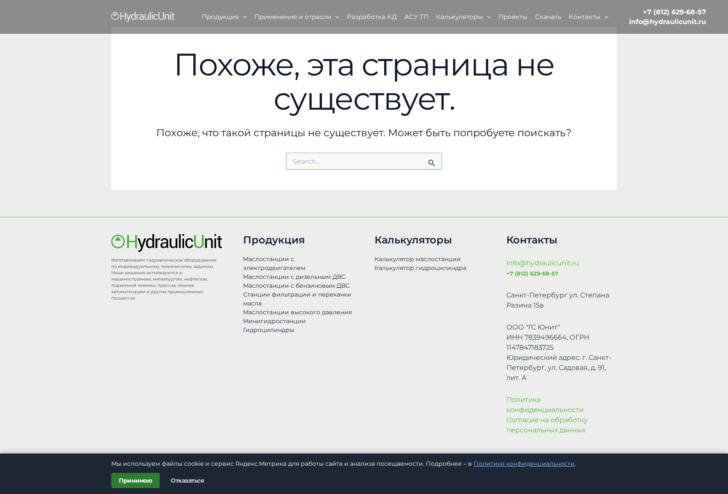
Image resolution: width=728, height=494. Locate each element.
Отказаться (187, 480)
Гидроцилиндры (268, 330)
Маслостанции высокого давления (297, 312)
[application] (243, 17)
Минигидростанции (274, 321)
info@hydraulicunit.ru (667, 22)
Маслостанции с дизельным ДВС (294, 277)
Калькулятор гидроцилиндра (420, 268)
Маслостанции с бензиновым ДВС (296, 285)
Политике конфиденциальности (524, 463)
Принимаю (135, 480)
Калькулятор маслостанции (418, 259)
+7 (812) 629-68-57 (674, 12)
